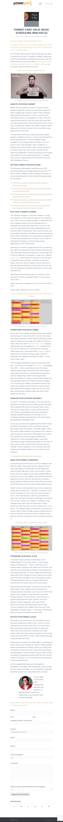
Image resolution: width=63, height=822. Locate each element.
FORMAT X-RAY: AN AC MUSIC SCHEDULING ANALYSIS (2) (31, 31)
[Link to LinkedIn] (51, 3)
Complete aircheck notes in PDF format (26, 456)
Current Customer (17, 754)
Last (33, 717)
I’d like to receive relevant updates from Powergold (27, 787)
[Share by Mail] (49, 806)
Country (13, 729)
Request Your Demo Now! (20, 794)
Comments (14, 763)
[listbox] (31, 789)
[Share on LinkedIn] (35, 806)
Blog (27, 36)
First (12, 717)
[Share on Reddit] (42, 806)
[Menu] (39, 3)
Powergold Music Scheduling (39, 36)
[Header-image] (31, 19)
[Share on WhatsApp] (28, 806)
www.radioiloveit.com (34, 41)
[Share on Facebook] (13, 806)
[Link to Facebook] (49, 3)
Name (12, 710)
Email (12, 737)
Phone (13, 746)
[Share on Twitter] (21, 806)
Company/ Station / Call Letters (21, 720)
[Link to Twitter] (46, 3)
